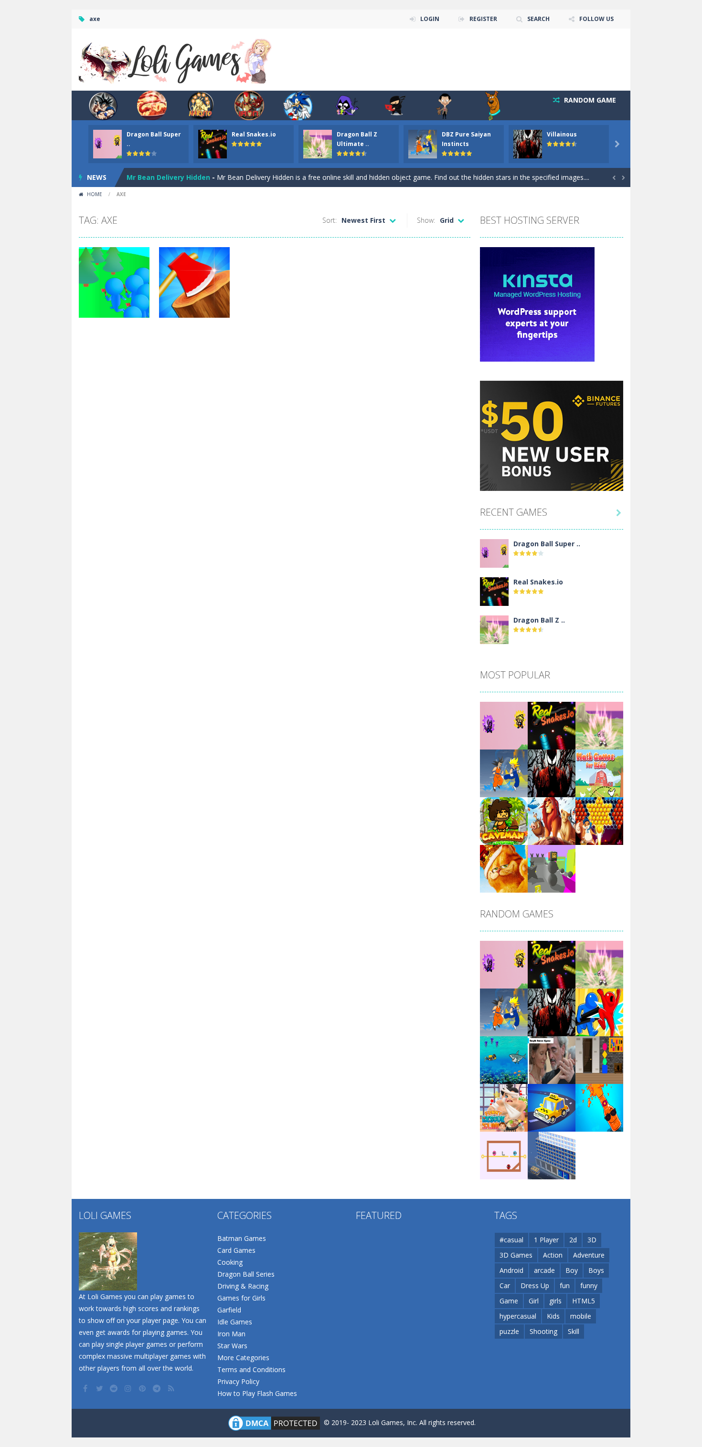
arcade (544, 1270)
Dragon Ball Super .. (546, 543)
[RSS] (172, 1388)
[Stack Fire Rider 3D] (551, 868)
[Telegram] (157, 1388)
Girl (534, 1300)
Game (509, 1300)
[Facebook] (86, 1388)
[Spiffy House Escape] (599, 1059)
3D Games (516, 1255)
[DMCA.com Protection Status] (274, 1422)
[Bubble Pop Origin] (599, 820)
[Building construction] (551, 1154)
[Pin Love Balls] (504, 1154)
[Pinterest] (143, 1388)
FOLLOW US (596, 19)
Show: (426, 220)
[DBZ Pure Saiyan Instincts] (504, 772)
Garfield (229, 1309)
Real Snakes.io (254, 134)
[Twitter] (100, 1388)
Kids (553, 1316)
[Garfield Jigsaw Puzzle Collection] (504, 868)
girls (555, 1300)
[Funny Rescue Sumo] (504, 1107)
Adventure (589, 1255)
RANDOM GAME (589, 99)
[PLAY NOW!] (107, 143)
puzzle (509, 1331)
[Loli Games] (176, 58)
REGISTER (483, 19)
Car (505, 1285)
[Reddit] (114, 1388)
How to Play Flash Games (257, 1393)
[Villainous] (551, 772)
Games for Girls (241, 1297)
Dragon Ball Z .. (539, 620)
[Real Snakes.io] (494, 590)
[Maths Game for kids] (599, 772)
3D (591, 1239)
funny (588, 1285)
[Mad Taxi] (551, 1107)
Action (553, 1255)
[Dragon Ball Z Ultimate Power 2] (494, 629)
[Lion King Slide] (551, 820)
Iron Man (231, 1333)
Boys (596, 1270)
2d (573, 1239)
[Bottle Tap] (599, 1107)
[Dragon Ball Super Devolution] (494, 552)
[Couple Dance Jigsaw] (551, 1059)
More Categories (243, 1357)
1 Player (546, 1239)
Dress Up (535, 1285)
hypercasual (518, 1316)
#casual (511, 1239)
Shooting (543, 1331)
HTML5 (583, 1300)
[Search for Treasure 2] (504, 1059)
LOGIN (429, 19)
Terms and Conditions (251, 1369)
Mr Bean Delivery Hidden (168, 177)
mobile (580, 1316)
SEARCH (538, 19)
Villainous (562, 134)
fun (565, 1285)
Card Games (236, 1250)
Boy (571, 1270)
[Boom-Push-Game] (599, 1011)
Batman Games (241, 1238)
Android (511, 1270)
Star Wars (232, 1345)
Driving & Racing (242, 1286)
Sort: (329, 220)
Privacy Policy (238, 1381)
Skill (573, 1331)
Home (94, 194)
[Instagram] (129, 1388)
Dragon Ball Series (246, 1274)
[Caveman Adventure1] (504, 820)
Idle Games (234, 1321)
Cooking (230, 1262)
